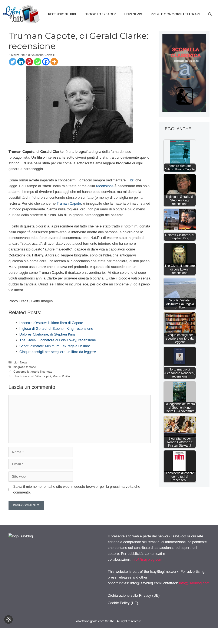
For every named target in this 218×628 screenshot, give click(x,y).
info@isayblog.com (147, 559)
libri (131, 180)
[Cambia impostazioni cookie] (8, 619)
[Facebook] (46, 61)
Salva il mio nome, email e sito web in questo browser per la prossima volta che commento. (76, 489)
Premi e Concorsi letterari (175, 14)
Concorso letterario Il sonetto (32, 371)
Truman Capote (69, 203)
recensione (104, 186)
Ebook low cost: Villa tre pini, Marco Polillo (41, 376)
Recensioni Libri (62, 14)
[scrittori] (184, 111)
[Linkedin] (21, 61)
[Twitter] (12, 61)
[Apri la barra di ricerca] (210, 14)
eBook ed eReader (100, 14)
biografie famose (24, 367)
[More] (54, 61)
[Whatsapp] (37, 61)
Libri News (133, 14)
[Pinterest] (29, 61)
